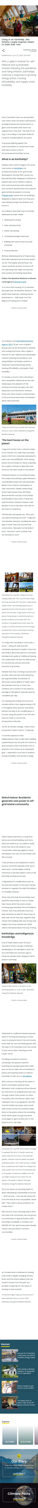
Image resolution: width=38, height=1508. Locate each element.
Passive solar (7, 195)
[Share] (3, 50)
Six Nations (27, 1076)
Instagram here (19, 282)
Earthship (18, 168)
